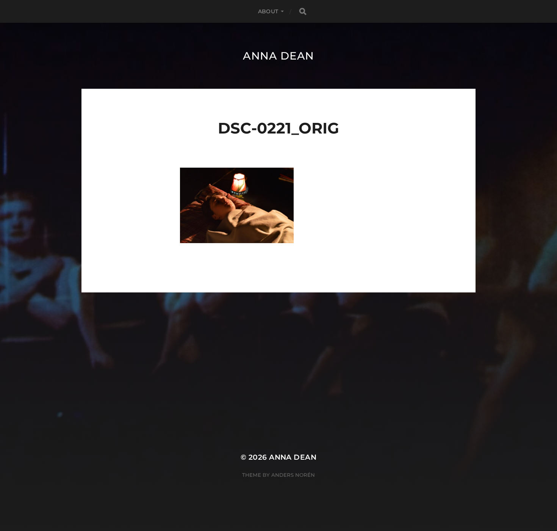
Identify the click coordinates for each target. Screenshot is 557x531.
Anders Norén (293, 475)
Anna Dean (278, 55)
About (268, 11)
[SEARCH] (303, 11)
